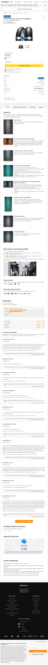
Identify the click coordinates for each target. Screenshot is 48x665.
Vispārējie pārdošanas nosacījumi (12, 608)
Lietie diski (36, 602)
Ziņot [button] (43, 353)
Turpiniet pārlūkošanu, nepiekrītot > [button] (41, 641)
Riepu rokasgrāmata (12, 600)
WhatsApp (22, 624)
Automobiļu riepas (36, 598)
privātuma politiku (32, 571)
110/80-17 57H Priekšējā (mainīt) (24, 9)
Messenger (22, 626)
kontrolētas (11, 335)
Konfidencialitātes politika (12, 613)
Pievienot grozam (25, 65)
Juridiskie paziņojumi (12, 606)
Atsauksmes (32, 107)
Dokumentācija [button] (7, 530)
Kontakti (36, 2)
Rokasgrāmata (25, 5)
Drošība (41, 107)
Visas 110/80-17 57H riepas (10, 99)
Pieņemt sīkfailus (38, 651)
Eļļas (15, 5)
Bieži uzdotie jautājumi (20, 107)
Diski (6, 5)
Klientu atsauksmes (28, 2)
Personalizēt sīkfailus (38, 654)
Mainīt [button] (43, 82)
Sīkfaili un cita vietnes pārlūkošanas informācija (9, 657)
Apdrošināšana (12, 598)
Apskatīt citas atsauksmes (24, 521)
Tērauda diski (36, 600)
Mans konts (44, 2)
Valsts (12, 611)
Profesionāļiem (18, 2)
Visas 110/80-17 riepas (9, 97)
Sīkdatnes (12, 615)
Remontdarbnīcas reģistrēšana (12, 604)
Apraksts (7, 107)
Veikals (19, 5)
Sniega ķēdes (10, 5)
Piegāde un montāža (33, 5)
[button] (24, 310)
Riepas (2, 5)
